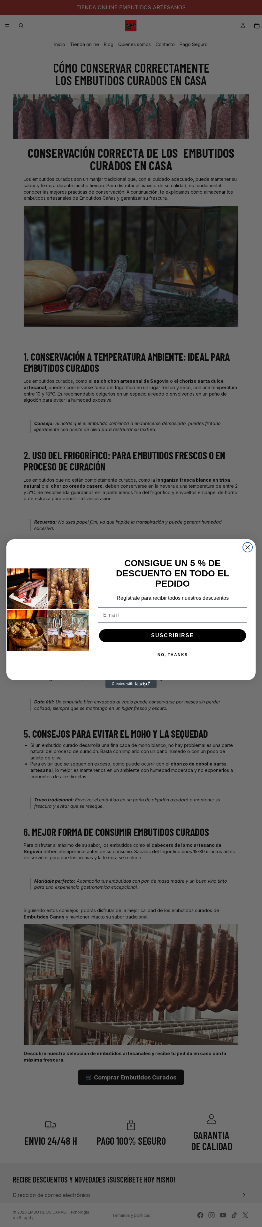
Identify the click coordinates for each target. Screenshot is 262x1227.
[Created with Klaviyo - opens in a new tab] (131, 684)
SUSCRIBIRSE (172, 635)
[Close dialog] (247, 547)
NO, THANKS (173, 655)
